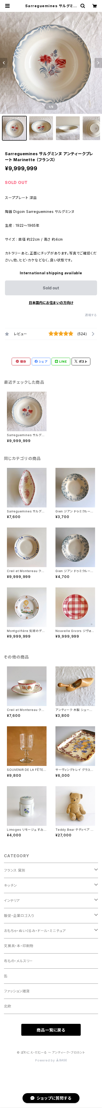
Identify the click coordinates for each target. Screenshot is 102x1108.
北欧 (7, 1006)
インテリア (12, 900)
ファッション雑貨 (16, 991)
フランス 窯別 (15, 870)
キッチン (10, 885)
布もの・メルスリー (18, 961)
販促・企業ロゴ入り (19, 915)
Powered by (45, 1060)
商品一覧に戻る (51, 1030)
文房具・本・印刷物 (18, 946)
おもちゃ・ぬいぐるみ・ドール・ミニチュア (35, 931)
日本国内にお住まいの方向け (51, 303)
